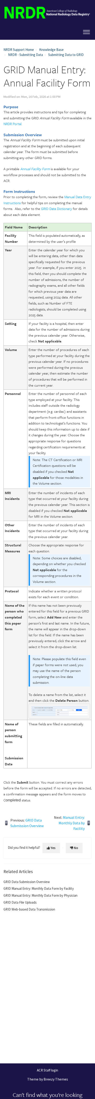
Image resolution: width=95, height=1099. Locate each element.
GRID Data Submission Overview (26, 882)
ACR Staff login (47, 1070)
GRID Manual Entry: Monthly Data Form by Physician (40, 895)
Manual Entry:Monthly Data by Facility (72, 823)
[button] (86, 31)
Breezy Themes (56, 1079)
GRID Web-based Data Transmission (29, 909)
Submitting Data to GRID (66, 54)
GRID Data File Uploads (20, 902)
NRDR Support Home (18, 49)
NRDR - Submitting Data (25, 54)
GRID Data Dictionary (56, 208)
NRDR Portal (12, 123)
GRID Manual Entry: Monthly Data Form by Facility (38, 888)
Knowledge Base (51, 49)
